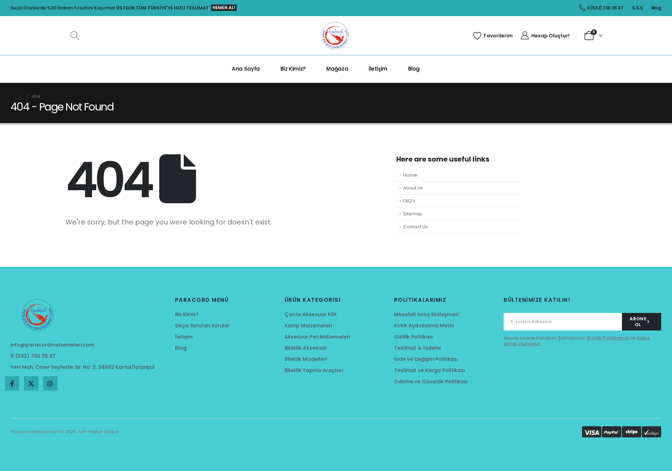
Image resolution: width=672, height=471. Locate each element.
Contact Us (415, 227)
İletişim (378, 68)
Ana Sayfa (246, 68)
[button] (74, 35)
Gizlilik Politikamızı (608, 338)
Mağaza (337, 68)
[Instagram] (50, 383)
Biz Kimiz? (293, 68)
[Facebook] (12, 383)
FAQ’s (409, 201)
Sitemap (412, 214)
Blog (414, 68)
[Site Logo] (336, 36)
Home (410, 175)
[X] (31, 383)
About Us (413, 188)
